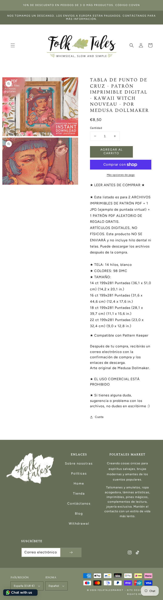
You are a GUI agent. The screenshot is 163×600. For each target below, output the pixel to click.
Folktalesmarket (111, 590)
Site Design (136, 590)
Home (79, 483)
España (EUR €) (24, 585)
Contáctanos (79, 503)
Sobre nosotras (79, 463)
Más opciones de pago (121, 174)
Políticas (79, 473)
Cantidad (96, 127)
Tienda (79, 493)
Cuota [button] (99, 417)
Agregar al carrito (111, 151)
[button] (12, 45)
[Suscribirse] (71, 552)
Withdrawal (79, 523)
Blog (79, 513)
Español (54, 585)
